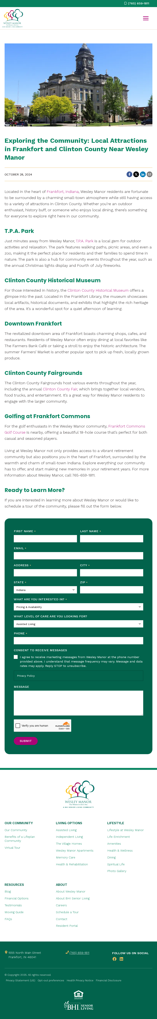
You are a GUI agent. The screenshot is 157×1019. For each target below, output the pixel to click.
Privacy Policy (26, 675)
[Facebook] (129, 174)
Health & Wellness (120, 850)
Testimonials (13, 905)
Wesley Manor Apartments (74, 850)
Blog (8, 891)
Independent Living (69, 837)
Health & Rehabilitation (72, 864)
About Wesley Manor (70, 891)
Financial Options (17, 898)
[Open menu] (145, 18)
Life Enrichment (118, 837)
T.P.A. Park (84, 241)
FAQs (8, 919)
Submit (26, 741)
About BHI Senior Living (73, 898)
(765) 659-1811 (79, 953)
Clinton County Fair (60, 389)
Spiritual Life (116, 864)
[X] (136, 174)
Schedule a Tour (67, 912)
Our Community (16, 830)
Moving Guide (14, 912)
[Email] (149, 174)
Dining (111, 857)
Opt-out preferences (51, 980)
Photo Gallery (116, 871)
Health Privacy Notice (80, 980)
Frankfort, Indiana (63, 191)
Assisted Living (66, 830)
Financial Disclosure (108, 980)
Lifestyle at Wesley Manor (125, 830)
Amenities (114, 843)
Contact (61, 919)
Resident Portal (67, 926)
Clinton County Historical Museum (98, 290)
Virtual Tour (12, 847)
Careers (61, 905)
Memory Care (65, 857)
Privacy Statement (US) (20, 980)
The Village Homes (69, 843)
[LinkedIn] (143, 174)
